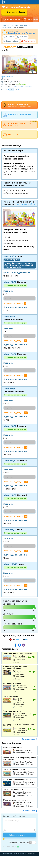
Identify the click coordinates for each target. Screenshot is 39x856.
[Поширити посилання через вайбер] (23, 645)
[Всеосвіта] (3, 2)
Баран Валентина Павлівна (21, 33)
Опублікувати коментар (19, 835)
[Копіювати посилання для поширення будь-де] (15, 645)
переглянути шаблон (25, 204)
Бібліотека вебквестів (20, 25)
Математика (6, 27)
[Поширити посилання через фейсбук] (19, 645)
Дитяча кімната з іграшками (22, 87)
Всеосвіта (5, 25)
